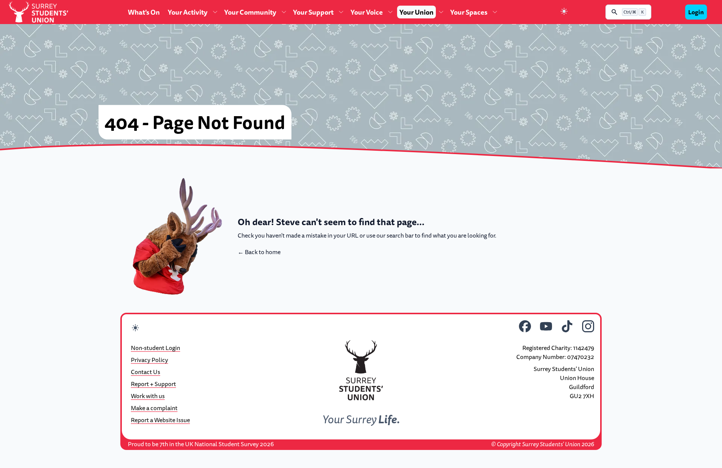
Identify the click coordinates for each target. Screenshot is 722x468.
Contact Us (145, 372)
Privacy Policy (149, 360)
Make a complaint (154, 408)
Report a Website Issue (160, 420)
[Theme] (564, 12)
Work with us (148, 396)
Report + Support (153, 384)
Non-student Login (155, 348)
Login (696, 12)
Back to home (259, 251)
